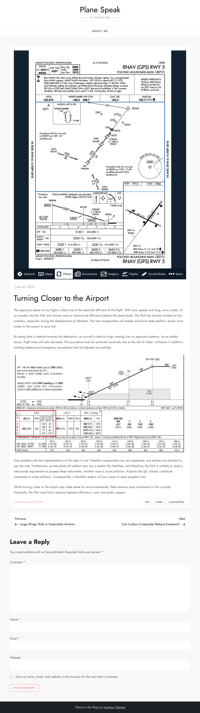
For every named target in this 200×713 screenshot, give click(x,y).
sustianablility (176, 502)
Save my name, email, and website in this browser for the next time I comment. (67, 676)
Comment (17, 562)
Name (15, 619)
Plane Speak (100, 9)
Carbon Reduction (28, 502)
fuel (147, 502)
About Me (100, 31)
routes (158, 502)
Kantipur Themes (114, 707)
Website (15, 657)
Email (15, 638)
